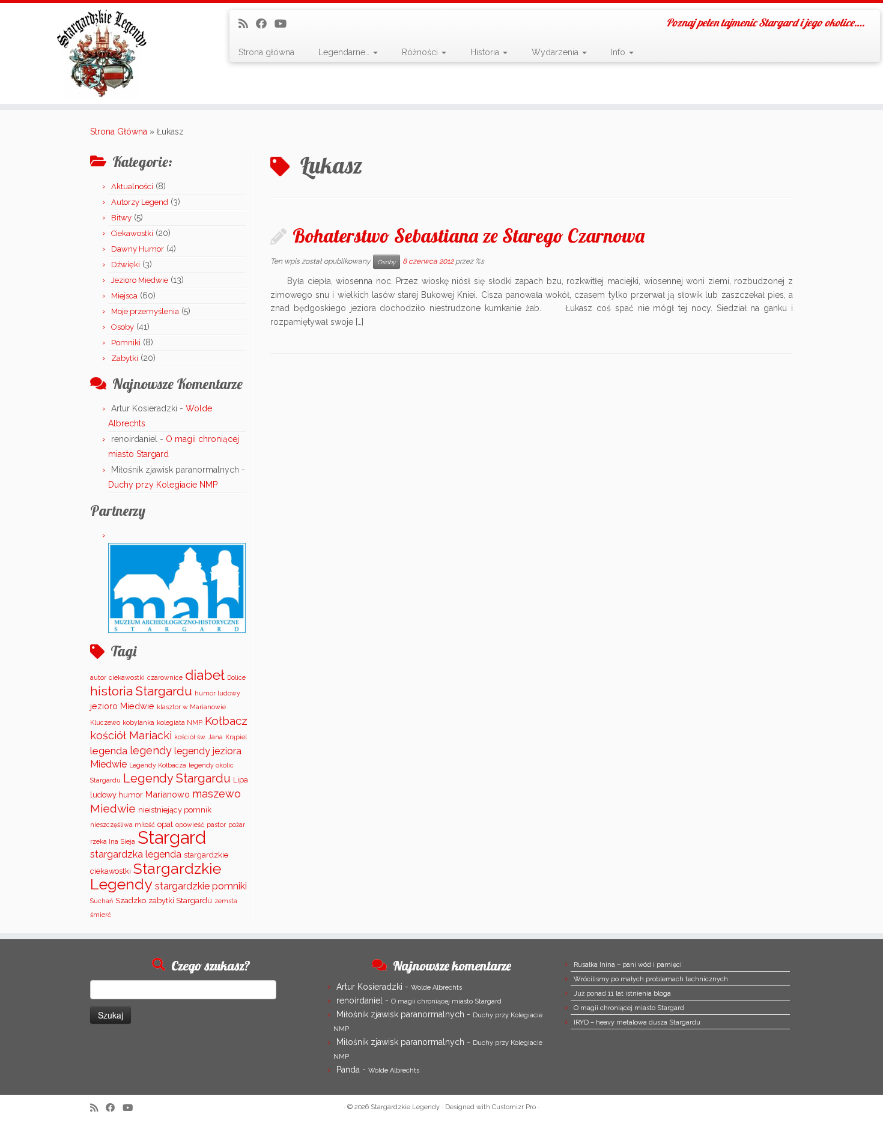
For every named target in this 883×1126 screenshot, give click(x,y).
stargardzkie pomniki (201, 886)
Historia (486, 52)
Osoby (122, 326)
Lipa (240, 779)
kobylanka (138, 722)
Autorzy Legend (139, 202)
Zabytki (124, 358)
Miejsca (124, 295)
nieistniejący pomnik (174, 809)
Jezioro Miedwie (139, 280)
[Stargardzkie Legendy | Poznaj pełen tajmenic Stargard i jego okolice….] (102, 53)
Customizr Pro (514, 1107)
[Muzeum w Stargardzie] (177, 587)
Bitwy (121, 217)
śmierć (100, 914)
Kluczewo (105, 722)
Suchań (101, 900)
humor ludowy (217, 693)
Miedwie (113, 808)
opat (165, 824)
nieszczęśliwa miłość (122, 824)
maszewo (216, 793)
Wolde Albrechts (436, 987)
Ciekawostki (132, 233)
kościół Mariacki (131, 735)
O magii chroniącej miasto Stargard (446, 1001)
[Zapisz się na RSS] (247, 23)
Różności (421, 52)
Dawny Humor (137, 248)
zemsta (225, 900)
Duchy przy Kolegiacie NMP (162, 484)
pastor (216, 824)
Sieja (128, 841)
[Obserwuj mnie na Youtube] (284, 23)
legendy (151, 750)
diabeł (205, 675)
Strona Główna (118, 131)
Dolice (236, 677)
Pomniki (126, 342)
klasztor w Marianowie (191, 706)
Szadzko (130, 900)
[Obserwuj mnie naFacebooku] (265, 23)
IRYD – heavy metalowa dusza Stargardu (637, 1022)
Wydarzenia (556, 52)
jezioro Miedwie (122, 706)
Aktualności (132, 186)
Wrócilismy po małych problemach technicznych (651, 979)
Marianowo (167, 794)
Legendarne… (345, 52)
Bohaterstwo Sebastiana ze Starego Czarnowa (469, 235)
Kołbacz (226, 720)
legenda (108, 751)
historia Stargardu (141, 691)
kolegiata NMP (179, 722)
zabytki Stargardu (180, 900)
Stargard (172, 837)
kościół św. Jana (198, 736)
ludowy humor (116, 794)
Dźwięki (125, 264)
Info (619, 52)
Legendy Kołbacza (157, 765)
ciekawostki (127, 677)
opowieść (189, 824)
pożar (236, 824)
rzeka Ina (104, 841)
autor (98, 677)
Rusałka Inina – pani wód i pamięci (628, 965)
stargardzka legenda (135, 854)
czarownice (165, 677)
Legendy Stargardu (177, 778)
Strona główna (266, 52)
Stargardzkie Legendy (155, 876)
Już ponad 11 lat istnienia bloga (622, 993)
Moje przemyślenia (145, 311)
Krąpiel (236, 736)
